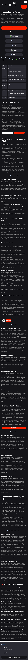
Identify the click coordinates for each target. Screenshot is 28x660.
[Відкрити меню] (10, 5)
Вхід (25, 2)
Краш (15, 50)
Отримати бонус (14, 427)
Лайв (15, 45)
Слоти (15, 41)
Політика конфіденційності (9, 649)
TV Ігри (15, 54)
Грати (14, 27)
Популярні (15, 36)
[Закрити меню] (14, 3)
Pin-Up (5, 647)
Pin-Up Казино (17, 657)
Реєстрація (24, 6)
